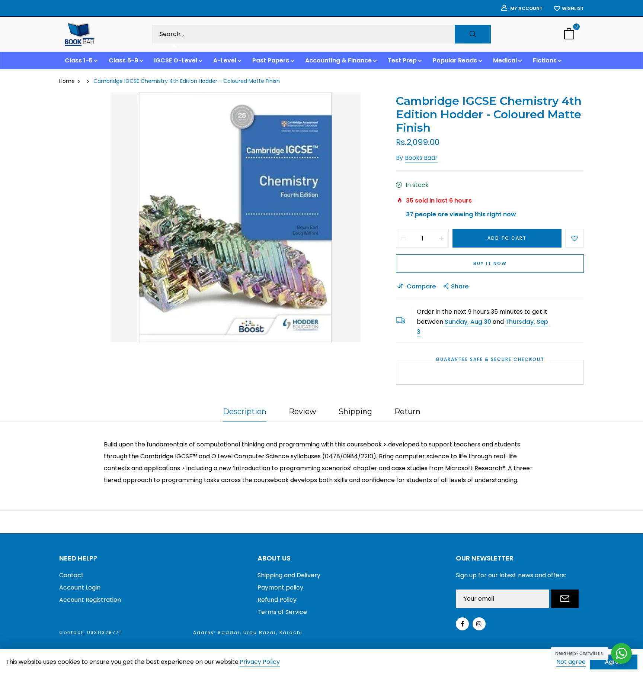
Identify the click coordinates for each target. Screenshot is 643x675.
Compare (421, 286)
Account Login (79, 587)
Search (473, 34)
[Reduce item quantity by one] (403, 238)
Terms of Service (282, 612)
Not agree (571, 662)
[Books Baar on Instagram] (479, 623)
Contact (71, 575)
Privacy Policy (260, 662)
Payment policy (280, 587)
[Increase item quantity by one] (441, 238)
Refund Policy (277, 599)
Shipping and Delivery (288, 575)
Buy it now (490, 263)
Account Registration (90, 599)
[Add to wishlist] (574, 238)
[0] (569, 34)
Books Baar (421, 158)
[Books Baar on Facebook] (462, 623)
